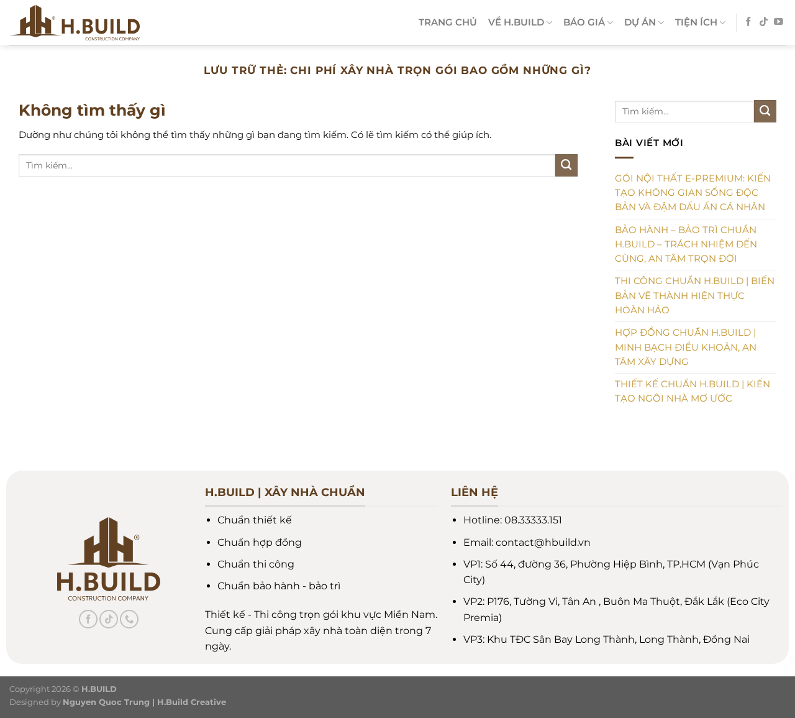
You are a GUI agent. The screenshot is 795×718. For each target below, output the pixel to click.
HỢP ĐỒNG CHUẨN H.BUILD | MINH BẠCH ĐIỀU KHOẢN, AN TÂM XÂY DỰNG (685, 347)
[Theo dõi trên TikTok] (763, 22)
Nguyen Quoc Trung (106, 702)
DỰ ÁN (640, 22)
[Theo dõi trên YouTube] (778, 22)
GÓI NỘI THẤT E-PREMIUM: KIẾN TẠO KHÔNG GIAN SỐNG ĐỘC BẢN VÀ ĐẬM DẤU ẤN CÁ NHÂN (693, 193)
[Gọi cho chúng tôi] (129, 619)
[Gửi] (566, 165)
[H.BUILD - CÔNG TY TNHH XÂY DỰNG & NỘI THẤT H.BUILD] (105, 22)
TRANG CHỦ (448, 22)
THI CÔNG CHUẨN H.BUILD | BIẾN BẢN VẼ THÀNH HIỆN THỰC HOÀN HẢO (695, 295)
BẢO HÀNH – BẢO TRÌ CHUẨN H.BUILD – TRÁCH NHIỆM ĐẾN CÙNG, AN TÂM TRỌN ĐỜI (686, 244)
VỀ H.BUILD (516, 22)
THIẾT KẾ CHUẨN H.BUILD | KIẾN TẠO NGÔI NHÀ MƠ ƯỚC (692, 391)
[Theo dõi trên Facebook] (748, 22)
